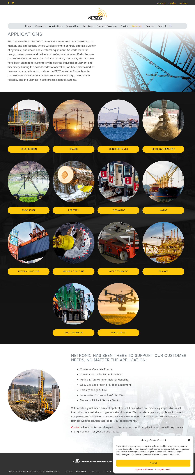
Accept (153, 463)
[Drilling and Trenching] (163, 120)
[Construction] (29, 120)
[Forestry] (73, 181)
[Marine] (163, 181)
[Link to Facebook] (8, 2)
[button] (188, 440)
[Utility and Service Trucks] (73, 304)
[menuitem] (161, 3)
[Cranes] (73, 120)
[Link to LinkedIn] (13, 2)
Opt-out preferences (144, 469)
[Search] (170, 26)
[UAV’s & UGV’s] (118, 304)
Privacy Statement (162, 469)
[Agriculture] (29, 181)
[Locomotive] (118, 181)
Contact (75, 427)
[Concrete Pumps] (118, 120)
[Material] (29, 243)
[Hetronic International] (97, 14)
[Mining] (73, 243)
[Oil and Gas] (163, 243)
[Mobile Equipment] (118, 243)
